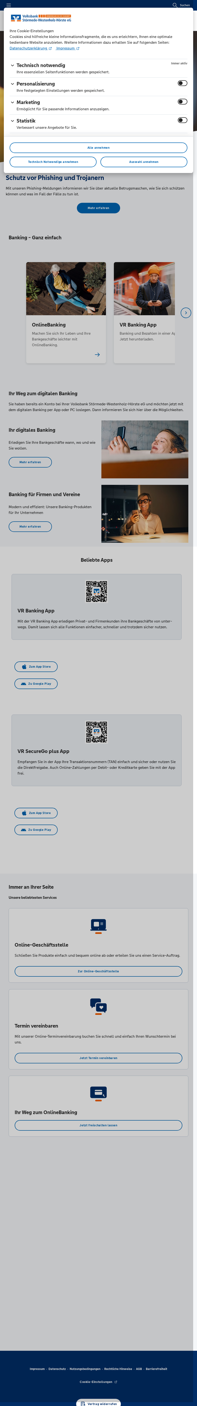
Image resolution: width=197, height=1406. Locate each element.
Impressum (65, 48)
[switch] (182, 83)
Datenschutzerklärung (29, 48)
